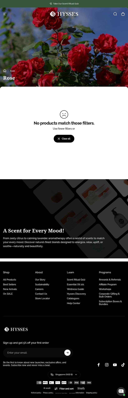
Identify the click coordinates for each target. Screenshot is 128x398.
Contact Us (41, 293)
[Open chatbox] (121, 391)
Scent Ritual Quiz (76, 279)
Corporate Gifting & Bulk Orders (109, 295)
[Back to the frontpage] (4, 70)
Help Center (73, 303)
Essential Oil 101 (75, 284)
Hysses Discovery (76, 293)
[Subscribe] (67, 353)
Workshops (105, 289)
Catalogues (73, 298)
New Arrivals (10, 289)
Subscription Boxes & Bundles (110, 302)
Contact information (76, 393)
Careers (39, 289)
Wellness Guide (75, 289)
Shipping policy (91, 393)
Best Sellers (9, 284)
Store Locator (42, 298)
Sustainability (42, 284)
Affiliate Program (108, 284)
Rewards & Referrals (110, 279)
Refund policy (36, 393)
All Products (9, 279)
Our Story (40, 279)
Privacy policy (48, 393)
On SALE (8, 293)
